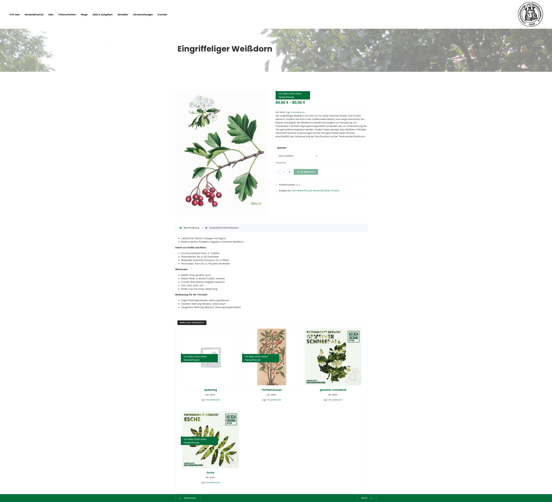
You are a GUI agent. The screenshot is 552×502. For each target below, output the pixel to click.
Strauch (335, 190)
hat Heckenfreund (302, 190)
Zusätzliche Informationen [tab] (224, 227)
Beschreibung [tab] (191, 227)
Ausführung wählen (210, 406)
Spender (281, 147)
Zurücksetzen (281, 163)
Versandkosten (298, 112)
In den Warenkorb (306, 172)
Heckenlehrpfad (321, 190)
